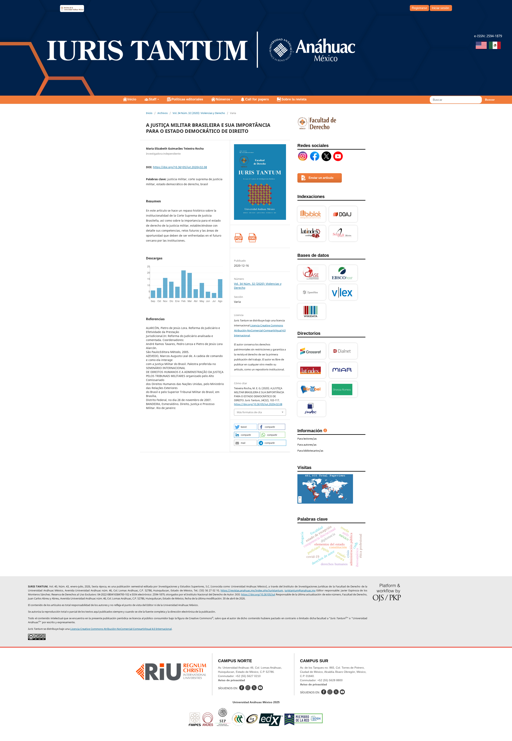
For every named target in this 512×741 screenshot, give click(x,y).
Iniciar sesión (440, 8)
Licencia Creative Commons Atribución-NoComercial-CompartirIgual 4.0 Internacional (260, 330)
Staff (152, 99)
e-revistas (72, 8)
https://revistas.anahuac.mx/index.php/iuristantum (252, 590)
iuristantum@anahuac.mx (300, 590)
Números (223, 99)
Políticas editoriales (187, 99)
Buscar (490, 99)
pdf (238, 237)
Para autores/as (306, 444)
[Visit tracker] (325, 502)
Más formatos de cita (249, 412)
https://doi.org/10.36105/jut (258, 594)
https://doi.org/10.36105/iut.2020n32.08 (180, 167)
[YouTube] (338, 156)
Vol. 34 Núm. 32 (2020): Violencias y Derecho (199, 113)
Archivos (162, 113)
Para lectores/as (307, 438)
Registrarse (419, 8)
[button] (245, 427)
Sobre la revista (293, 99)
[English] (481, 46)
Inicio (131, 99)
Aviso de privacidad (231, 680)
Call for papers (257, 99)
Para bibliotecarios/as (310, 450)
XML (252, 237)
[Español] (495, 46)
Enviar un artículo (321, 177)
